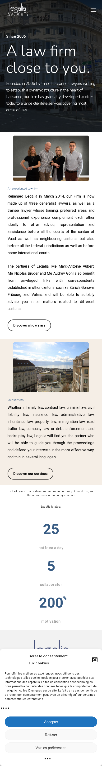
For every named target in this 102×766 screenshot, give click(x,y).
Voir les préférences (51, 748)
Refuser (51, 735)
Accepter (51, 722)
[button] (95, 659)
